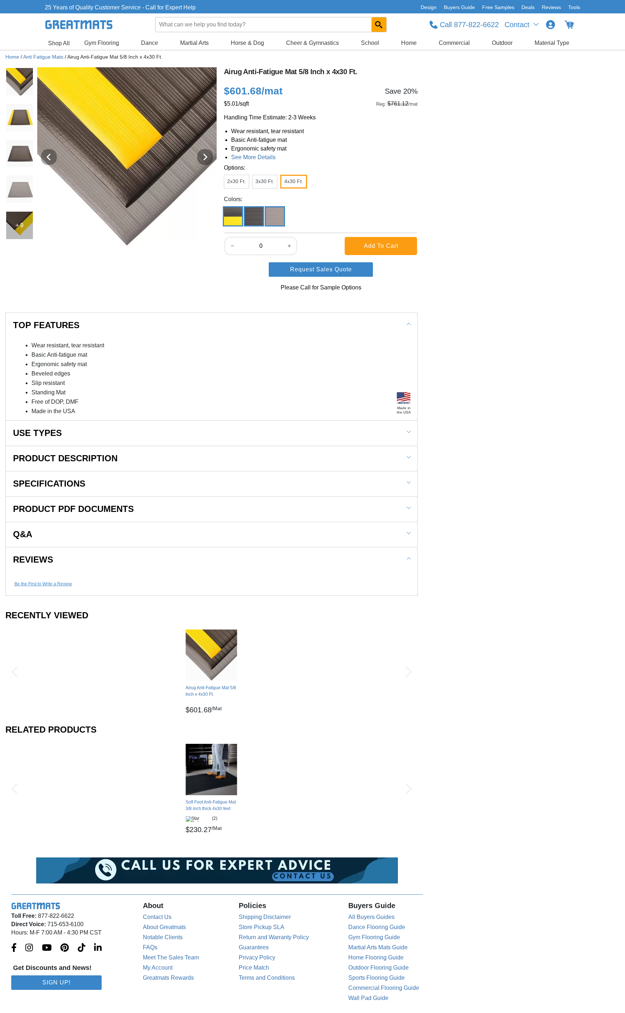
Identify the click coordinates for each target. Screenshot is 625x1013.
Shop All (59, 43)
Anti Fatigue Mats (43, 57)
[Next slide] (205, 157)
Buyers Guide (459, 7)
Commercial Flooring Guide (383, 988)
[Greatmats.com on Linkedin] (98, 948)
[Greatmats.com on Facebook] (14, 948)
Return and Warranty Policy (274, 937)
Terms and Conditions (267, 978)
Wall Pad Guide (368, 998)
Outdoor (502, 43)
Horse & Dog (247, 43)
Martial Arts (194, 43)
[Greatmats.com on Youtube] (47, 948)
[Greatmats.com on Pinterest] (64, 948)
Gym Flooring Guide (374, 937)
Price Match (254, 968)
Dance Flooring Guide (376, 927)
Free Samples (498, 7)
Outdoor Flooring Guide (378, 968)
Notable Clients (163, 937)
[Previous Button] (14, 671)
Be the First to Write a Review (43, 583)
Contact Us (157, 917)
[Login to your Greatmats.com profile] (550, 24)
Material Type (552, 43)
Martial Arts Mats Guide (378, 947)
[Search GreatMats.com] (378, 24)
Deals (528, 7)
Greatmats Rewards (168, 978)
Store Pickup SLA (261, 927)
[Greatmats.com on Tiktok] (81, 948)
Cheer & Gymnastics (312, 43)
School (370, 43)
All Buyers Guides (371, 917)
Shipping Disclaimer (265, 917)
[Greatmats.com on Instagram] (29, 948)
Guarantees (254, 947)
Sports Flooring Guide (376, 978)
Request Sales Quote (321, 269)
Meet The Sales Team (171, 957)
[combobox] (271, 24)
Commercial (454, 43)
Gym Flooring (101, 43)
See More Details (253, 157)
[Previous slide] (49, 157)
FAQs (150, 947)
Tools (574, 7)
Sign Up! (56, 982)
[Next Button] (408, 671)
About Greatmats (164, 927)
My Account (158, 968)
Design (429, 7)
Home (409, 43)
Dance (149, 43)
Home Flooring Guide (376, 957)
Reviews (551, 7)
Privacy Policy (257, 957)
